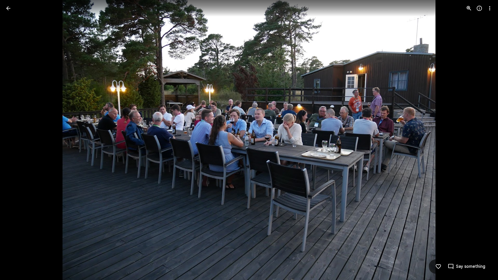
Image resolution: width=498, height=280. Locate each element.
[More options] (490, 8)
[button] (14, 140)
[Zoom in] (469, 8)
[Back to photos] (8, 8)
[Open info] (479, 8)
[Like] (438, 266)
